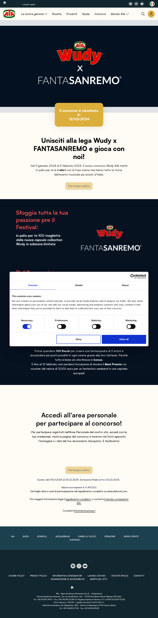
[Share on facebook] (130, 4)
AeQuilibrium (63, 536)
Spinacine (109, 536)
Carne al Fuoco (87, 536)
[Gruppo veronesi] (79, 589)
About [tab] (125, 285)
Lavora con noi (97, 575)
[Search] (143, 13)
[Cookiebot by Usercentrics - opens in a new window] (132, 276)
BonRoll (42, 536)
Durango (75, 539)
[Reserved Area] (151, 13)
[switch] (61, 326)
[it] (152, 3)
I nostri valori (28, 4)
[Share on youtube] (142, 4)
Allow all (124, 339)
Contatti (139, 575)
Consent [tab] (32, 285)
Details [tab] (79, 285)
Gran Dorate (131, 536)
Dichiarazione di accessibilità (68, 579)
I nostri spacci (119, 575)
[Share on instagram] (136, 4)
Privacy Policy (38, 575)
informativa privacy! (84, 510)
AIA (12, 536)
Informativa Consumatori (67, 575)
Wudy (26, 536)
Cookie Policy (16, 575)
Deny (78, 339)
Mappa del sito (98, 579)
